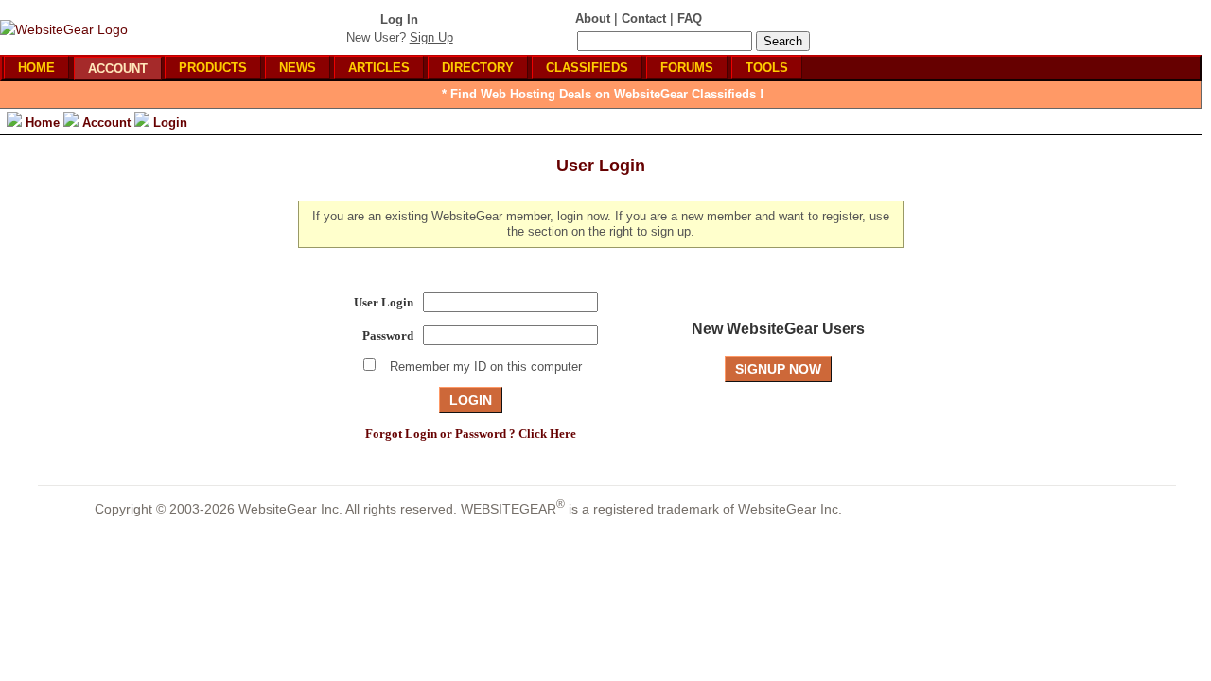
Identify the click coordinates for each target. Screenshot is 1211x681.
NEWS (297, 68)
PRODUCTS (213, 68)
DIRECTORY (478, 68)
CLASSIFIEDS (587, 68)
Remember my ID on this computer (486, 366)
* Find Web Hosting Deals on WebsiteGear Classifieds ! (602, 94)
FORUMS (686, 68)
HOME (36, 68)
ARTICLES (379, 68)
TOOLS (767, 68)
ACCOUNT (118, 68)
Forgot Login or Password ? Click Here (470, 434)
